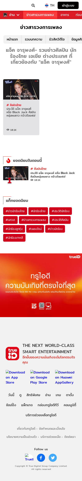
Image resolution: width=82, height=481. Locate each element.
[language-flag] (46, 5)
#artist (10, 220)
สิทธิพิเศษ (33, 395)
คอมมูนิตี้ (70, 405)
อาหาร (65, 14)
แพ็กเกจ (27, 405)
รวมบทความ (33, 39)
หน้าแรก (12, 39)
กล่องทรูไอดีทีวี (48, 405)
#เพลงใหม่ (35, 229)
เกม (58, 395)
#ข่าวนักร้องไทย (15, 211)
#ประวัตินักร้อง (60, 211)
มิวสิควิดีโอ (57, 39)
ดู (20, 395)
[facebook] (41, 458)
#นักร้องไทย (38, 211)
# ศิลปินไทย (14, 105)
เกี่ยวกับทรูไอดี (26, 428)
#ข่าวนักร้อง (55, 229)
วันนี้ (11, 395)
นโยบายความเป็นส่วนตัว (22, 436)
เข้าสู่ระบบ (68, 5)
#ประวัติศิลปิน (60, 220)
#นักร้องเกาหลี (14, 237)
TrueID (11, 5)
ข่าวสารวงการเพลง (40, 14)
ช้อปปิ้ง (11, 405)
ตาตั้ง (70, 395)
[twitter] (53, 458)
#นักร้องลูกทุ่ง (14, 229)
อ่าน (12, 14)
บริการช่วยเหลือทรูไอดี (41, 415)
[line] (29, 458)
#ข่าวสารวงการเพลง (33, 220)
